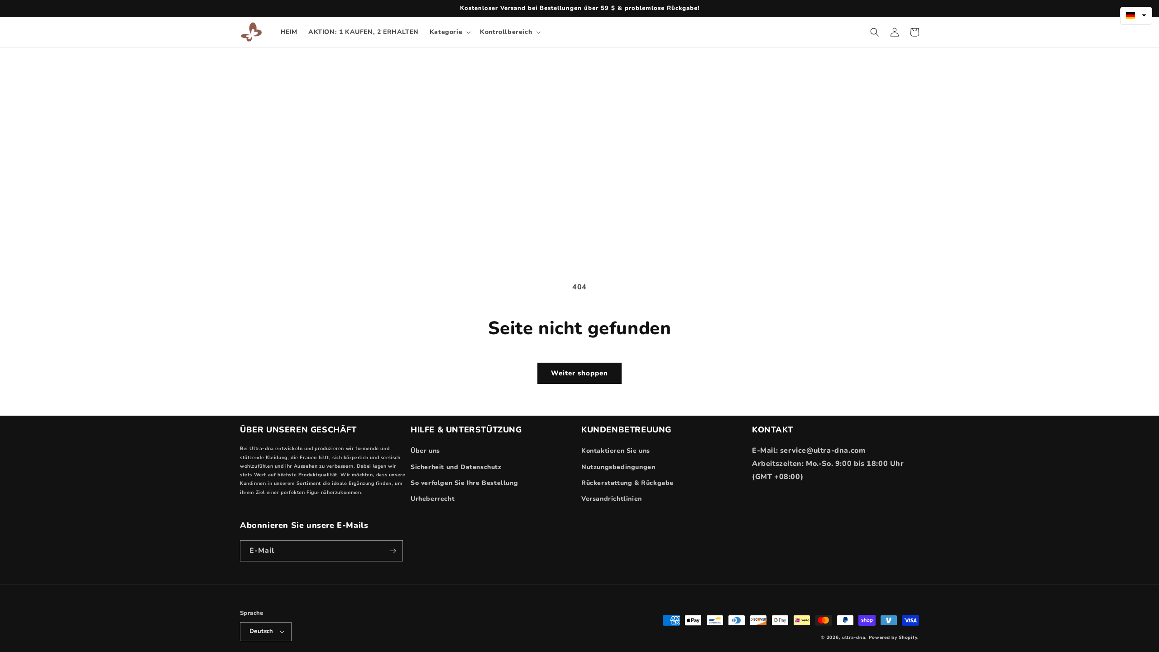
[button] (449, 32)
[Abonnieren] (392, 550)
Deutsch (261, 631)
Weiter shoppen (579, 373)
